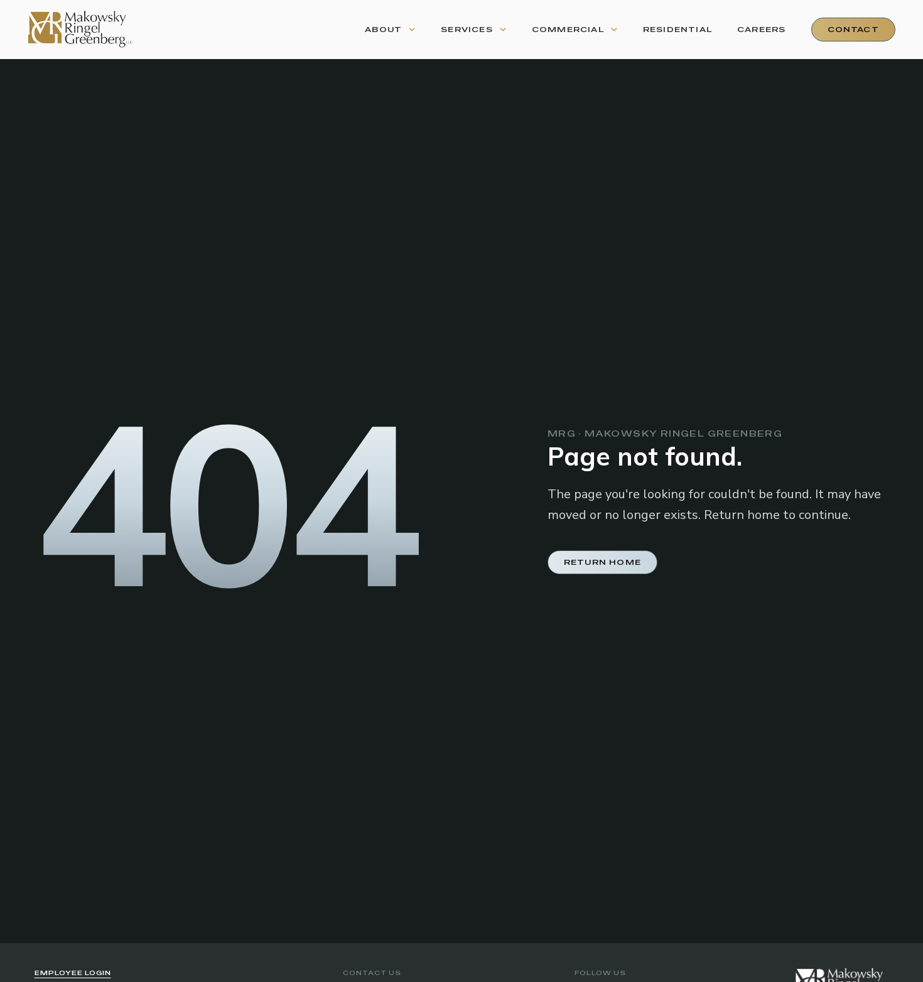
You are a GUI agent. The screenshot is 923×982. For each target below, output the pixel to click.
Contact (853, 30)
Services (467, 30)
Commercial (568, 30)
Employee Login (73, 973)
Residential (677, 30)
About (383, 30)
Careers (761, 30)
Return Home (602, 562)
